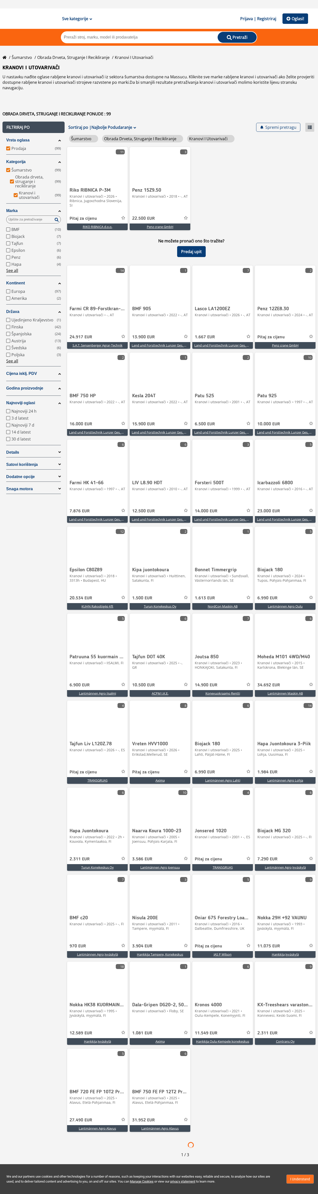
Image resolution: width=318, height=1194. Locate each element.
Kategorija (16, 162)
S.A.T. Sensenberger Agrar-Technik (97, 345)
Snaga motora (19, 489)
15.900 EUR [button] (143, 424)
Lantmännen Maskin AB (285, 693)
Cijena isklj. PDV (21, 373)
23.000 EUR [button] (268, 511)
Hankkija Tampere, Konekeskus (160, 954)
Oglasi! (298, 18)
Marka (12, 211)
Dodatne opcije (20, 477)
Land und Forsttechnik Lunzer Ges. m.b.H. (163, 345)
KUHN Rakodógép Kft (97, 606)
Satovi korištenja (22, 464)
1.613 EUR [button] (205, 598)
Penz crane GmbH (160, 226)
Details (12, 452)
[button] (33, 127)
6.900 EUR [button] (80, 685)
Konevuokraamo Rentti (222, 693)
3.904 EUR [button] (142, 946)
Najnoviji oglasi (20, 403)
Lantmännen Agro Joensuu (160, 867)
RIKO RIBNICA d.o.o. (97, 226)
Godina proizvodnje (24, 388)
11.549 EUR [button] (206, 1033)
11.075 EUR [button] (268, 946)
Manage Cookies (142, 1181)
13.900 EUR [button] (143, 337)
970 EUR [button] (78, 946)
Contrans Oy (285, 1041)
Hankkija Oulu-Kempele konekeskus (222, 1041)
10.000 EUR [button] (268, 424)
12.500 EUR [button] (143, 511)
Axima (160, 780)
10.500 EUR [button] (143, 685)
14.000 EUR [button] (206, 511)
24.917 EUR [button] (81, 337)
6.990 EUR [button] (267, 598)
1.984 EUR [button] (267, 772)
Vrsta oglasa (18, 140)
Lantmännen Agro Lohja (285, 780)
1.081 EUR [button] (142, 1033)
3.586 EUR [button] (142, 859)
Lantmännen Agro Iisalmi (97, 693)
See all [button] (12, 270)
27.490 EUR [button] (81, 1120)
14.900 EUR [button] (206, 685)
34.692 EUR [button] (268, 685)
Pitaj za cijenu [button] (83, 218)
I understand (300, 1179)
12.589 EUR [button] (81, 1033)
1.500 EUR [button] (142, 598)
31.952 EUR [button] (143, 1120)
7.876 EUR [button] (80, 511)
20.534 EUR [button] (81, 598)
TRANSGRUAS (97, 780)
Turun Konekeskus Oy (160, 606)
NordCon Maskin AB (223, 606)
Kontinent (15, 283)
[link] (97, 165)
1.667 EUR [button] (205, 337)
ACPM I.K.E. (160, 693)
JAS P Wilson (223, 954)
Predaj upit (191, 251)
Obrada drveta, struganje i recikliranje (73, 57)
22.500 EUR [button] (143, 218)
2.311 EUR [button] (80, 859)
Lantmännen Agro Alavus (97, 1128)
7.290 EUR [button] (267, 859)
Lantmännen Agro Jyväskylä (285, 867)
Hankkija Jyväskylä (285, 954)
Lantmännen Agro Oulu (285, 606)
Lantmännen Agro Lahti (222, 780)
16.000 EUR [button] (81, 424)
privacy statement (182, 1181)
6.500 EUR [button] (205, 424)
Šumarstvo (22, 57)
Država (12, 312)
